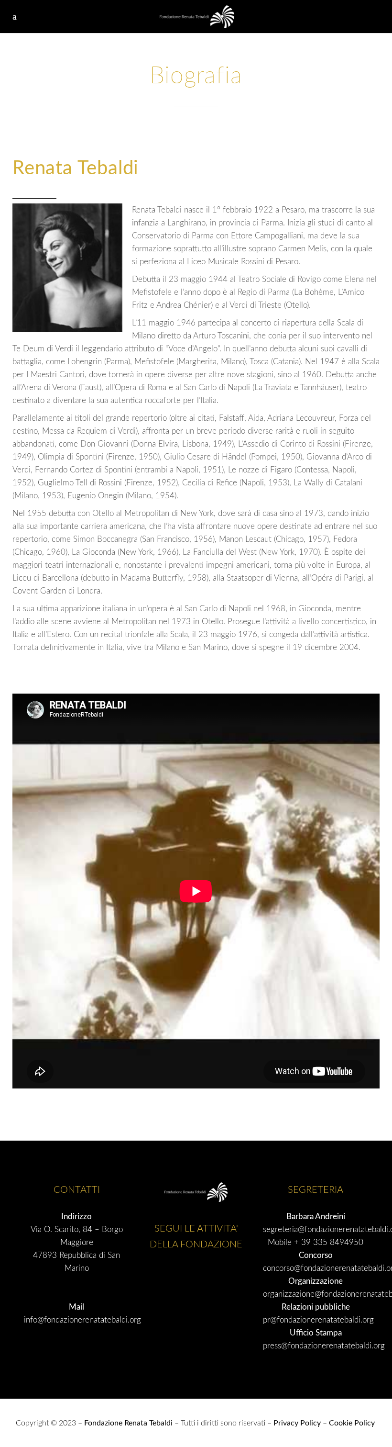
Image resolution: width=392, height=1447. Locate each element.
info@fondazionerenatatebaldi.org (82, 1320)
